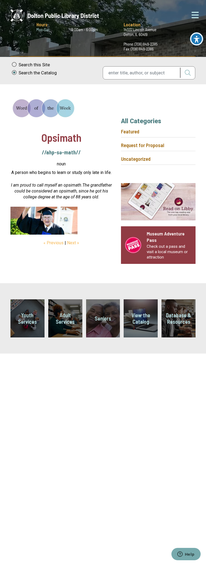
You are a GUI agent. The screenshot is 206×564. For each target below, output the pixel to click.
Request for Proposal (142, 145)
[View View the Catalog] (141, 318)
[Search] (187, 73)
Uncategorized (135, 159)
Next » (73, 242)
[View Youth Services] (27, 318)
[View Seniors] (103, 318)
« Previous (53, 242)
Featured (130, 131)
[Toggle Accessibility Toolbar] (196, 38)
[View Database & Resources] (178, 318)
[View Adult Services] (65, 318)
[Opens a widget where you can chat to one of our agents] (186, 554)
